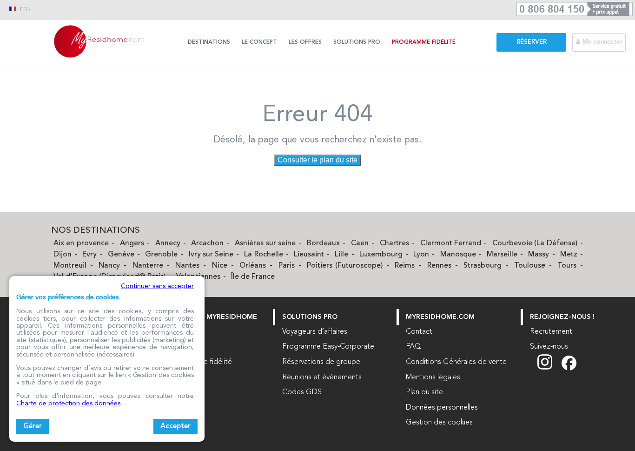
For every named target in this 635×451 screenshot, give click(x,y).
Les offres (305, 42)
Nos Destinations (95, 230)
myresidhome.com (440, 317)
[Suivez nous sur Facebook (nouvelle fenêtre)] (569, 368)
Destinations (209, 42)
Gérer (32, 426)
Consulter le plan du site (317, 160)
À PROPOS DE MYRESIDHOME (208, 317)
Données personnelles (442, 407)
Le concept (259, 42)
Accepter (175, 426)
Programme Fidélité (424, 42)
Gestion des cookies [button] (439, 422)
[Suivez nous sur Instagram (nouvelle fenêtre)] (549, 368)
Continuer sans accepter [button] (157, 286)
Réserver (531, 42)
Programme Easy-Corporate (328, 346)
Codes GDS (302, 392)
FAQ (413, 346)
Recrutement (551, 332)
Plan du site (424, 392)
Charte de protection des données (68, 403)
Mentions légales (433, 377)
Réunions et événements (322, 377)
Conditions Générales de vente (456, 362)
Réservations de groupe (321, 362)
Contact (419, 332)
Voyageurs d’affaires (314, 332)
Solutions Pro (356, 42)
